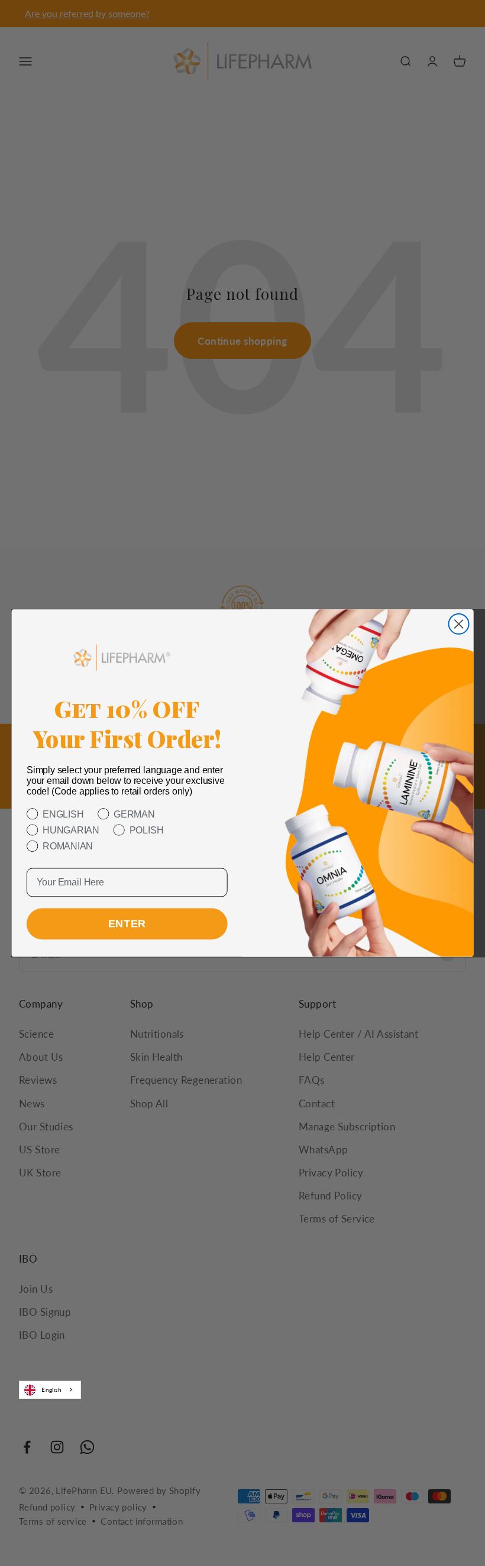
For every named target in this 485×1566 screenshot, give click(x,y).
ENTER (127, 924)
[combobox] (50, 1389)
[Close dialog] (459, 624)
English (51, 1389)
